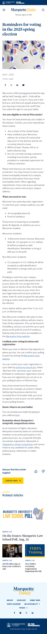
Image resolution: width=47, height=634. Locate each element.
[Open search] (43, 9)
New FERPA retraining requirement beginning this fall (33, 567)
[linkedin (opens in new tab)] (33, 612)
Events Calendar (13, 604)
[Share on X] (11, 85)
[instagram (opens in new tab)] (21, 612)
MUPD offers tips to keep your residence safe (11, 566)
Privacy (22, 608)
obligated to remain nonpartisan (17, 444)
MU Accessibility (31, 604)
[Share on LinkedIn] (17, 85)
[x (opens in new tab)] (27, 612)
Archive (10, 600)
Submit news (11, 480)
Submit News (35, 600)
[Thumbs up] (35, 471)
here (17, 415)
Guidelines (21, 600)
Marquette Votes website (18, 336)
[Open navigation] (3, 9)
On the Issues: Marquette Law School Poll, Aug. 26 (22, 537)
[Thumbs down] (43, 471)
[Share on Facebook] (5, 85)
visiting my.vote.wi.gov (25, 367)
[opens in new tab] (13, 2)
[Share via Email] (23, 85)
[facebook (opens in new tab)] (15, 612)
